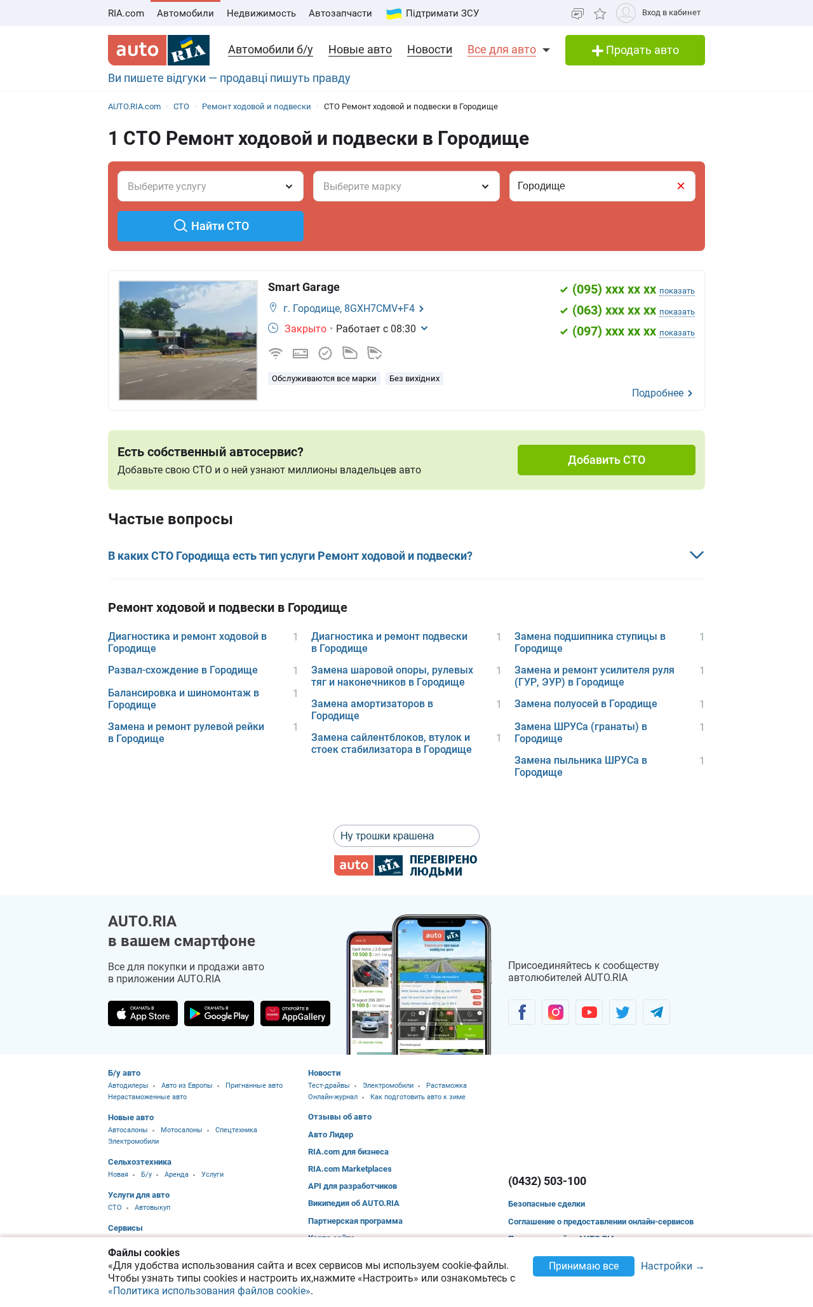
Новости (429, 49)
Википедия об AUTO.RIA (354, 1203)
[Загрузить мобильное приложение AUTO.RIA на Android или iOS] (419, 984)
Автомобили (185, 13)
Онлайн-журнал (333, 1097)
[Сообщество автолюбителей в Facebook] (521, 1012)
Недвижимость (261, 13)
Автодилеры (128, 1085)
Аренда (177, 1174)
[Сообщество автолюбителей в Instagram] (555, 1012)
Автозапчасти (340, 13)
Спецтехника (236, 1130)
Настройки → (673, 1266)
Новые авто (360, 49)
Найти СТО (220, 226)
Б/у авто (124, 1073)
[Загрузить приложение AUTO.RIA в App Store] (143, 1013)
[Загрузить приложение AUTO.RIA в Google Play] (219, 1013)
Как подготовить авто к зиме (418, 1097)
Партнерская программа (355, 1221)
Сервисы (125, 1228)
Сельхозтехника (139, 1162)
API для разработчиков (352, 1186)
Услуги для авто (139, 1195)
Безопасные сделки (546, 1204)
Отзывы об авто (340, 1116)
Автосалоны (128, 1130)
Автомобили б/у (270, 49)
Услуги (212, 1174)
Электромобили (133, 1141)
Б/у (146, 1174)
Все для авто (501, 49)
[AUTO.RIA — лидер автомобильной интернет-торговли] (159, 50)
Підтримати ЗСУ (442, 13)
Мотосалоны (182, 1130)
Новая (118, 1174)
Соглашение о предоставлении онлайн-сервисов (601, 1221)
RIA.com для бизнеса (348, 1151)
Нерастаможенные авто (147, 1097)
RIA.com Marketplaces (350, 1169)
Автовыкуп (152, 1207)
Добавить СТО (606, 459)
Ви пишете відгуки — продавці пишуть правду (229, 78)
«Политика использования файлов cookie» (209, 1291)
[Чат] (578, 13)
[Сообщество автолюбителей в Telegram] (656, 1012)
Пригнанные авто (254, 1085)
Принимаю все (584, 1266)
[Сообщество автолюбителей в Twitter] (622, 1012)
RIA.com (126, 13)
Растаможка (446, 1085)
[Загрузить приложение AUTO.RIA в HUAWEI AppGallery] (295, 1013)
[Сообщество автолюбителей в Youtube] (589, 1012)
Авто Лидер (330, 1134)
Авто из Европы (187, 1085)
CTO (115, 1207)
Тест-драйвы (329, 1085)
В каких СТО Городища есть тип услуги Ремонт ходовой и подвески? (290, 555)
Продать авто (641, 50)
